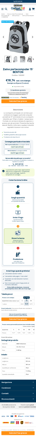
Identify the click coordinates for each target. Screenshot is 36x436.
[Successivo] (32, 37)
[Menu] (3, 9)
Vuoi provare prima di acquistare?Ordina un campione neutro (18, 93)
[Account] (30, 9)
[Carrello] (33, 9)
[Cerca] (6, 9)
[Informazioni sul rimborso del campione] (27, 94)
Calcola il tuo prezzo (18, 101)
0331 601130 (18, 1)
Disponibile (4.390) (19, 86)
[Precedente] (4, 37)
